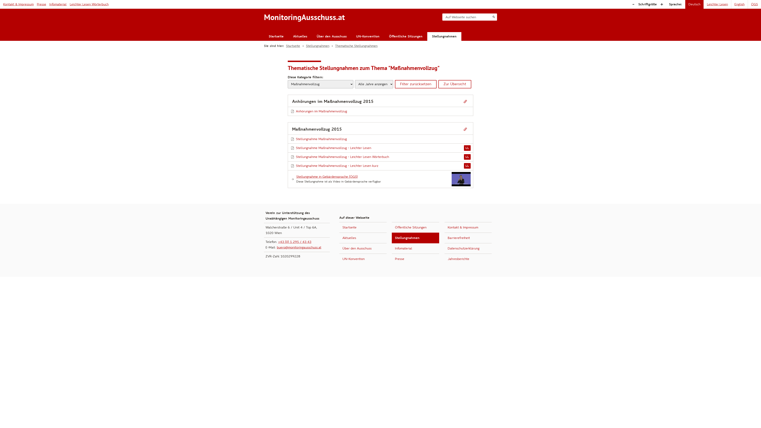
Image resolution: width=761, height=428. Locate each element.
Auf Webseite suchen (461, 17)
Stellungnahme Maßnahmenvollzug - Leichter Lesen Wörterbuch (342, 157)
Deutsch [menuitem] (694, 4)
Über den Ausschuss (332, 36)
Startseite (276, 36)
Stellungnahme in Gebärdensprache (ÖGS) (327, 177)
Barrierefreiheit (459, 238)
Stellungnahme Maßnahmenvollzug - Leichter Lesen (333, 148)
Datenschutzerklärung (463, 248)
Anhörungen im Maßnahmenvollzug (321, 111)
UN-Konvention (368, 36)
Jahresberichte (458, 259)
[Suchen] (493, 17)
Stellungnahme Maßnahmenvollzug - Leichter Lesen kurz (337, 166)
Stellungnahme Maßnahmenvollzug (321, 139)
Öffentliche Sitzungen (406, 36)
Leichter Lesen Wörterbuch (89, 4)
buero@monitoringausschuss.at (299, 247)
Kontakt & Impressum (18, 4)
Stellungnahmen (444, 36)
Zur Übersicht (455, 84)
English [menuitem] (739, 4)
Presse (41, 4)
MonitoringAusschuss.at (304, 17)
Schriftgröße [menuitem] (647, 4)
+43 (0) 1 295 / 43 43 (294, 242)
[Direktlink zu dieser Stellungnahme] (465, 101)
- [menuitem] (633, 4)
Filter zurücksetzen (415, 84)
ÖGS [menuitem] (754, 4)
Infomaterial (58, 4)
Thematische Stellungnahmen (356, 46)
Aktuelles (300, 36)
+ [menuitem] (661, 4)
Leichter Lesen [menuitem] (717, 4)
